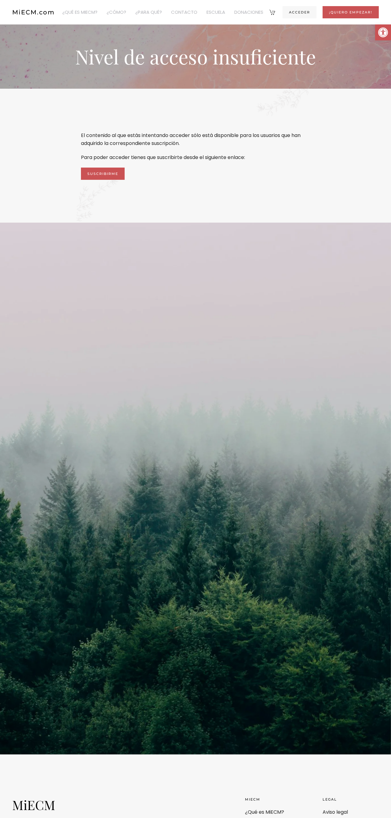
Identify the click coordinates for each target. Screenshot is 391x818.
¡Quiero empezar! (350, 12)
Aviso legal (335, 812)
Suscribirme (102, 174)
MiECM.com (33, 12)
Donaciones (248, 12)
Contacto (184, 12)
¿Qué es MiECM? (79, 12)
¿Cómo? (116, 12)
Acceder (299, 12)
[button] (383, 32)
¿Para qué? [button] (148, 12)
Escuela (215, 12)
